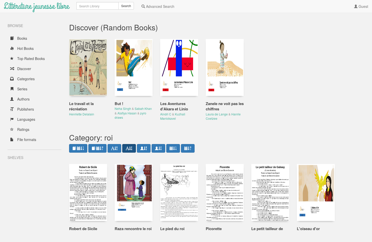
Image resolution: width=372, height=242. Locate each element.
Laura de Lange (217, 114)
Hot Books (25, 48)
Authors (23, 99)
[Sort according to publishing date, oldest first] (188, 148)
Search (126, 6)
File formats (26, 139)
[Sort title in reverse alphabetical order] (129, 148)
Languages (25, 119)
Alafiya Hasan (127, 113)
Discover (23, 68)
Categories (25, 78)
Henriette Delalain (81, 114)
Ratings (22, 129)
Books (21, 38)
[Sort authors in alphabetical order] (144, 148)
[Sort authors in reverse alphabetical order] (158, 148)
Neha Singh (123, 108)
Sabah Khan (143, 108)
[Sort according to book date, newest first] (78, 148)
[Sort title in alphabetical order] (114, 148)
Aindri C (165, 114)
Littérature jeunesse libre (36, 6)
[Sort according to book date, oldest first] (97, 148)
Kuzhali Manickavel (172, 116)
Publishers (25, 109)
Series (21, 88)
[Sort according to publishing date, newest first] (173, 148)
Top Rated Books (30, 58)
